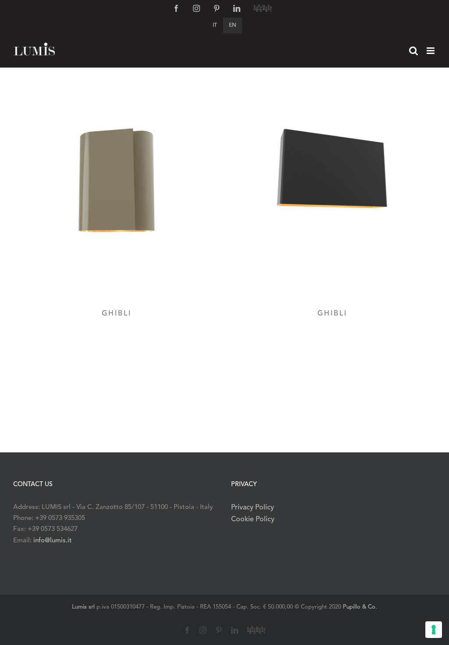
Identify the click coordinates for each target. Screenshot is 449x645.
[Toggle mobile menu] (431, 50)
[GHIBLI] (116, 193)
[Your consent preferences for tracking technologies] (433, 629)
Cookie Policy (252, 519)
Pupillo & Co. (360, 607)
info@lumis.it (52, 541)
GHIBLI (117, 313)
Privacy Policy (252, 507)
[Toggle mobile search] (413, 50)
